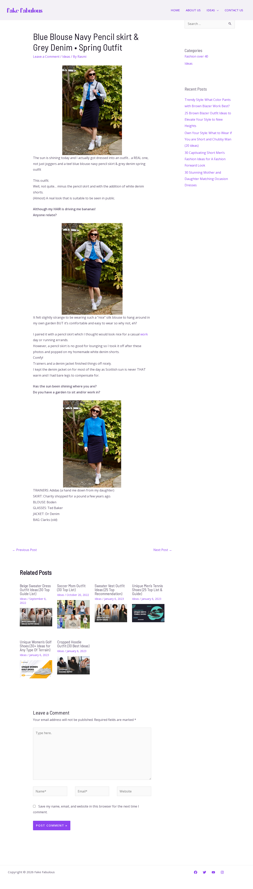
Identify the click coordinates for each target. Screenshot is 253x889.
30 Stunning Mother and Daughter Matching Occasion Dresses (206, 178)
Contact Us (234, 10)
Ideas (66, 56)
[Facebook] (195, 872)
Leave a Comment (46, 56)
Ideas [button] (211, 10)
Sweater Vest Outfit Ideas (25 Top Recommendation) (110, 589)
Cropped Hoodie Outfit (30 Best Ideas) (73, 643)
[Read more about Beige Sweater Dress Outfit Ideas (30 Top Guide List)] (36, 617)
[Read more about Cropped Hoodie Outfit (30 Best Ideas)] (73, 665)
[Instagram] (222, 872)
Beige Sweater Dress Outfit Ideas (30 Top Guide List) (35, 589)
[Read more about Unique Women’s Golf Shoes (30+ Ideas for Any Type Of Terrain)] (36, 669)
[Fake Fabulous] (24, 10)
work (144, 334)
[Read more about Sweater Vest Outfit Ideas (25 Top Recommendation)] (111, 613)
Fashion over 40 (196, 56)
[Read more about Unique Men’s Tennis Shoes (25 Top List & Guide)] (148, 613)
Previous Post (24, 550)
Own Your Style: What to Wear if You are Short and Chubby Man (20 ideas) (208, 139)
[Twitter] (204, 872)
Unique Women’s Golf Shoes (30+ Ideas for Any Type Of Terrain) (36, 645)
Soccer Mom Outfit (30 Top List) (71, 587)
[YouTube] (213, 872)
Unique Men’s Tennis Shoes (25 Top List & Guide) (147, 589)
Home (175, 10)
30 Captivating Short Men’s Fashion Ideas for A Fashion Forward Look (205, 159)
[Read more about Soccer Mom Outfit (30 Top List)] (73, 614)
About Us (193, 10)
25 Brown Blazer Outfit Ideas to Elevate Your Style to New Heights (208, 119)
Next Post (162, 550)
